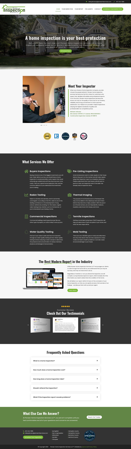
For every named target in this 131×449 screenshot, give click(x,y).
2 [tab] (43, 125)
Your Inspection (67, 9)
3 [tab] (45, 125)
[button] (45, 137)
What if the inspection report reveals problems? (52, 397)
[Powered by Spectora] (89, 441)
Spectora (84, 447)
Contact (98, 9)
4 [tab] (46, 125)
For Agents (89, 9)
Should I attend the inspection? (45, 388)
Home (58, 9)
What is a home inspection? (44, 361)
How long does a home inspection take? (48, 379)
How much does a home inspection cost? (49, 370)
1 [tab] (41, 125)
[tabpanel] (44, 99)
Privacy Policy (92, 447)
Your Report (79, 9)
